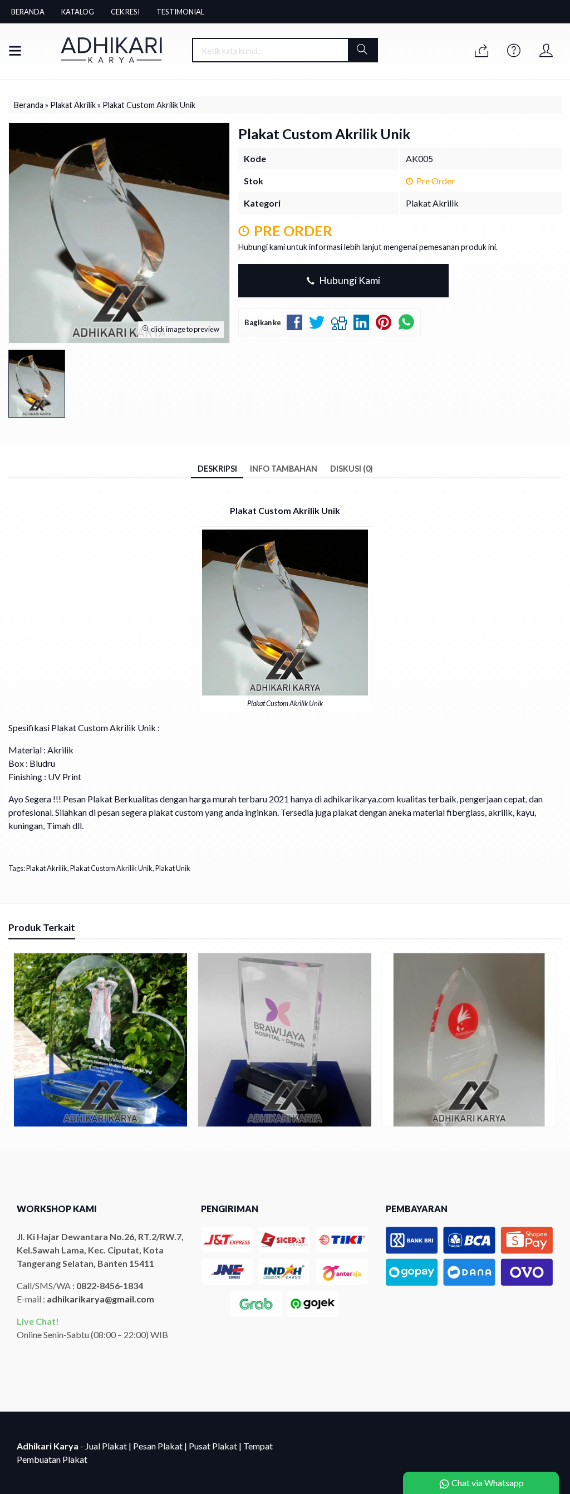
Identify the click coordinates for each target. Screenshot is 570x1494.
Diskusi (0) (351, 468)
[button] (362, 50)
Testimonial (180, 11)
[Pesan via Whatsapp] (481, 51)
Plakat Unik (172, 868)
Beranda (28, 11)
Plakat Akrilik (432, 203)
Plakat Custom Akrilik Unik (111, 868)
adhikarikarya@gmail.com (100, 1299)
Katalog (77, 11)
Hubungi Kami (348, 280)
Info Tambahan (283, 468)
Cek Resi (125, 11)
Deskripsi (217, 468)
